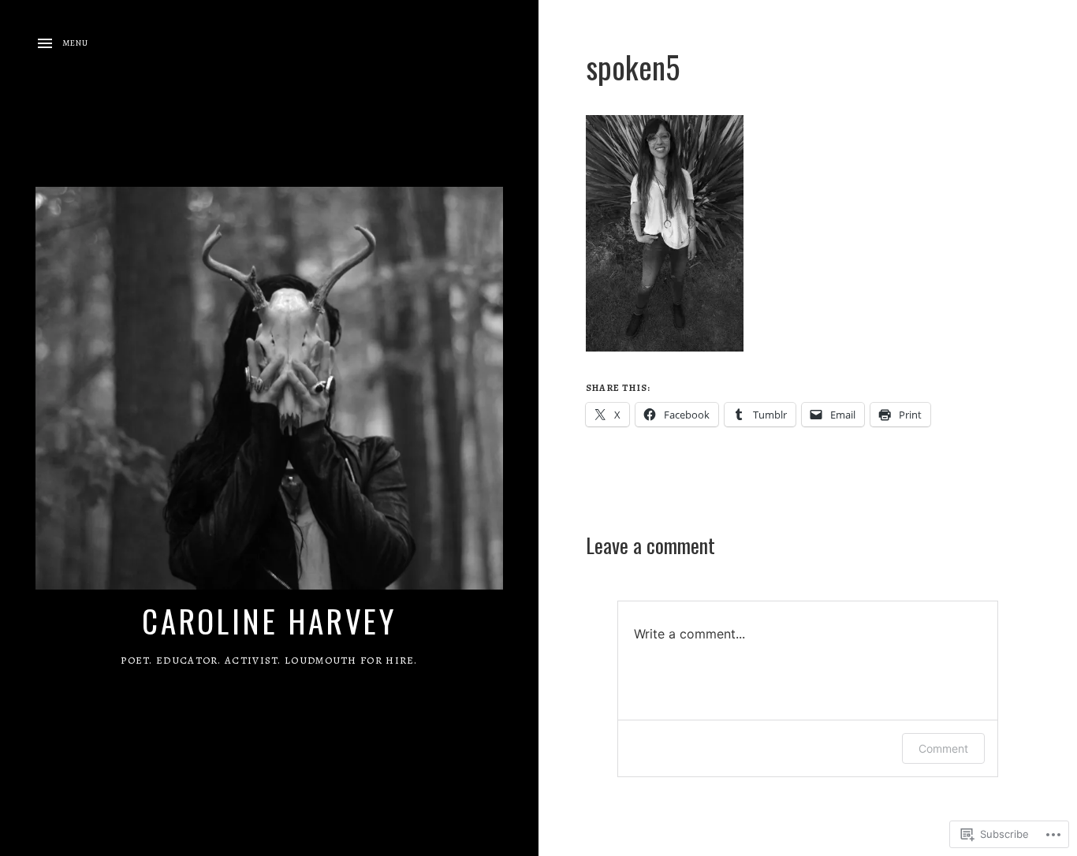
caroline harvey (269, 620)
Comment (943, 748)
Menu (75, 43)
